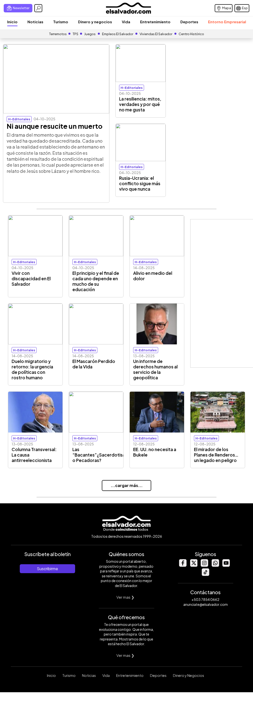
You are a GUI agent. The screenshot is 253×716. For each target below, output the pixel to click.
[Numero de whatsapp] (215, 565)
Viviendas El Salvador (156, 34)
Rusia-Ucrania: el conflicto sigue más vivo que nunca (139, 183)
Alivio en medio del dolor (152, 275)
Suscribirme (47, 568)
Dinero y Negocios (188, 675)
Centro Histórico (191, 34)
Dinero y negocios (95, 21)
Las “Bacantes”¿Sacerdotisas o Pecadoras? (99, 455)
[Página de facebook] (183, 565)
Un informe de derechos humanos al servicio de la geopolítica (155, 369)
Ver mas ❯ (125, 597)
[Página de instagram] (204, 565)
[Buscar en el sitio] (38, 8)
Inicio (12, 21)
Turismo (60, 21)
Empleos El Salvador (117, 34)
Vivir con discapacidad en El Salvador (31, 278)
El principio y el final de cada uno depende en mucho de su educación (95, 281)
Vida (126, 21)
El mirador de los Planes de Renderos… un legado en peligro (216, 455)
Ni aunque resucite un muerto (55, 126)
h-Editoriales (19, 119)
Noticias (35, 21)
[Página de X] (193, 565)
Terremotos (58, 34)
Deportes (189, 21)
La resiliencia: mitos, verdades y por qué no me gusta (140, 104)
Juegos (90, 34)
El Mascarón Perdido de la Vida (93, 363)
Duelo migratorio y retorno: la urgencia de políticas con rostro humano (32, 369)
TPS (75, 34)
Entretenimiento (155, 21)
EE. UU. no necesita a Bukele (154, 452)
